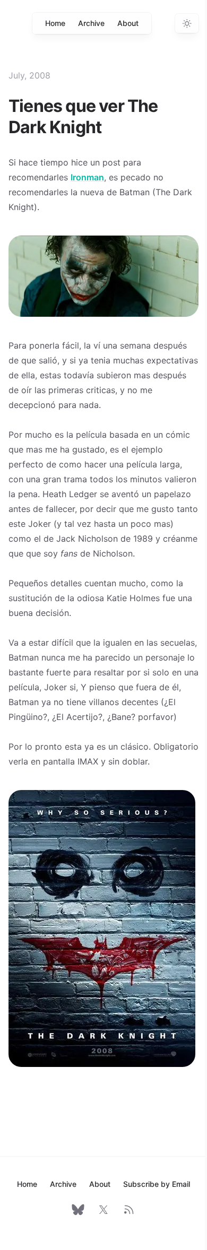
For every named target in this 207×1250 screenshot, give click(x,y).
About (128, 23)
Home (55, 23)
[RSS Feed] (128, 1209)
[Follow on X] (103, 1209)
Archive (91, 23)
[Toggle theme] (187, 23)
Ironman (87, 177)
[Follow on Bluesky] (78, 1209)
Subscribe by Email (156, 1183)
